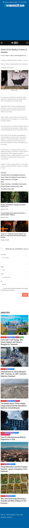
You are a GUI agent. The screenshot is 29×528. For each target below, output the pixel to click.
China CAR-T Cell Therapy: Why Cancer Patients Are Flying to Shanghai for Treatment (12, 342)
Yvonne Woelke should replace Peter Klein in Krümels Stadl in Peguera (13, 214)
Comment (3, 254)
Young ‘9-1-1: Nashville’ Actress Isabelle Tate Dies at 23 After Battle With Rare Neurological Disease (13, 235)
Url (1, 281)
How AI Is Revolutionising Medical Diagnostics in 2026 (13, 438)
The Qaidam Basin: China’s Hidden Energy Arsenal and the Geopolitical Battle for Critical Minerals (13, 405)
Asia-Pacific (3, 337)
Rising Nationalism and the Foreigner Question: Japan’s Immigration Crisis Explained (14, 469)
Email (2, 274)
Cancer (9, 337)
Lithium (13, 400)
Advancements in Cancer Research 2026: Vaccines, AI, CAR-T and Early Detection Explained (13, 374)
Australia (3, 496)
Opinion (21, 337)
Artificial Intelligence (9, 432)
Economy (8, 496)
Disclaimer (3, 517)
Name (2, 267)
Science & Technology (5, 434)
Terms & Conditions (11, 514)
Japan (2, 464)
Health (17, 337)
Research (3, 369)
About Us (3, 514)
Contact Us (9, 517)
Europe (2, 432)
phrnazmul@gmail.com (20, 55)
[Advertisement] (14, 25)
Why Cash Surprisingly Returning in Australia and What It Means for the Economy (13, 501)
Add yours (25, 249)
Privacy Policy (19, 514)
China (13, 337)
